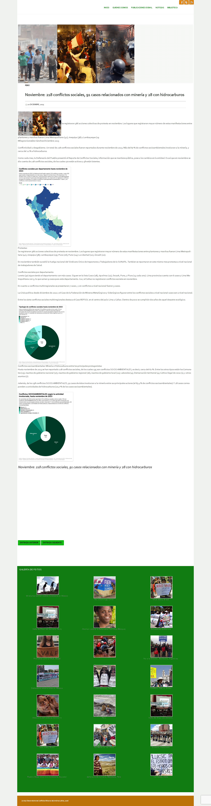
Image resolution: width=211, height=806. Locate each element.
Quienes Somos (120, 8)
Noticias (160, 8)
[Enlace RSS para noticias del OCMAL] (191, 2)
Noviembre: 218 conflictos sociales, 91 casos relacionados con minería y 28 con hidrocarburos (85, 467)
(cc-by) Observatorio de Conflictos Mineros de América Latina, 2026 (45, 801)
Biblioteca (172, 8)
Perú (27, 85)
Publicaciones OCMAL (141, 8)
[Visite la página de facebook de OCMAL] (181, 2)
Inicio (106, 8)
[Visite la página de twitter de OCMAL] (186, 2)
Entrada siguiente (52, 543)
